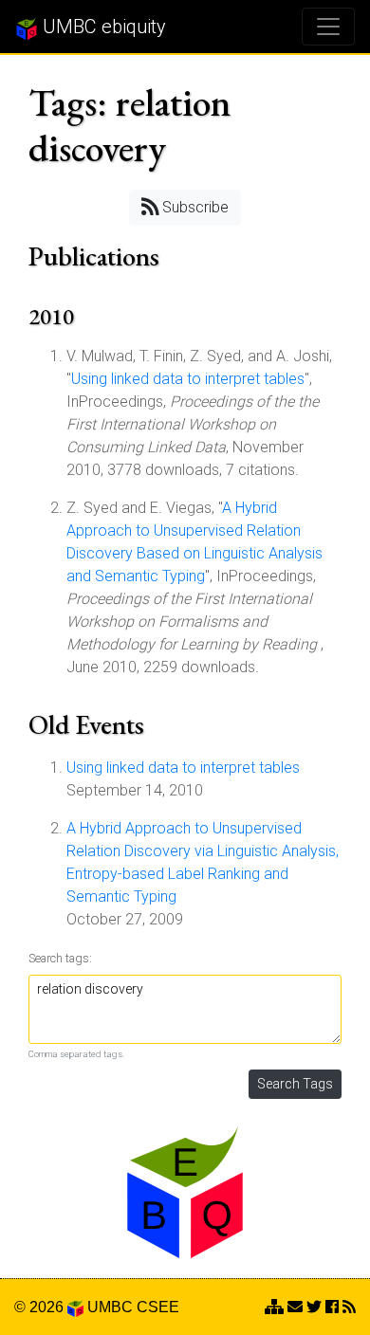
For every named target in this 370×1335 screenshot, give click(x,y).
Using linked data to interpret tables (188, 379)
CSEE (158, 1307)
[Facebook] (332, 1307)
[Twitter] (314, 1307)
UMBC (110, 1307)
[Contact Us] (274, 1307)
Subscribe (193, 207)
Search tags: (60, 958)
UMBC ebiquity (102, 26)
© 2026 (40, 1307)
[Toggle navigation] (328, 27)
